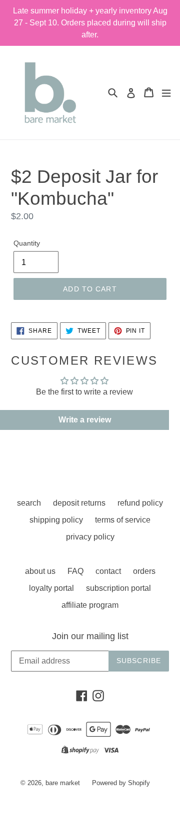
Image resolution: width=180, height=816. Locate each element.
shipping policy (56, 520)
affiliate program (90, 605)
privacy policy (90, 537)
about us (40, 571)
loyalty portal (51, 588)
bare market (63, 783)
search (29, 503)
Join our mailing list (90, 636)
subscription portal (118, 588)
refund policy (140, 503)
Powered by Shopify (121, 783)
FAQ (76, 571)
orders (144, 571)
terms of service (122, 520)
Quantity (27, 243)
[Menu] (166, 92)
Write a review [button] (84, 419)
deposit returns (79, 503)
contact (108, 571)
